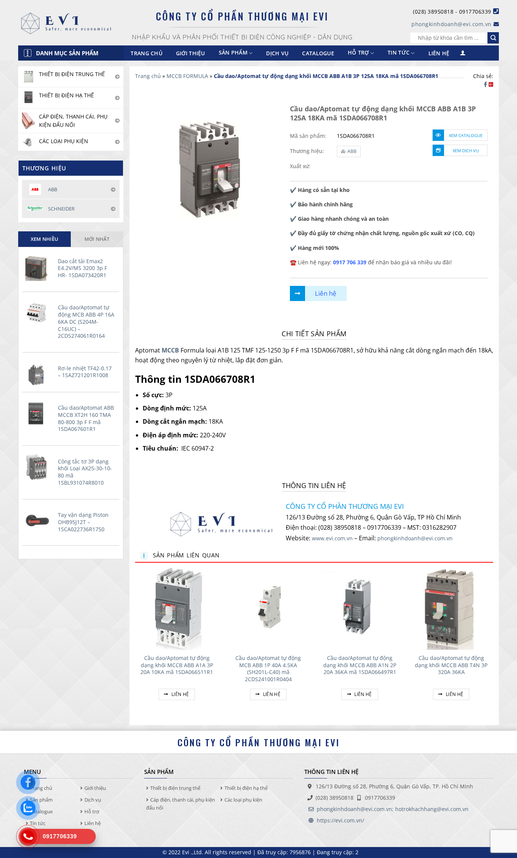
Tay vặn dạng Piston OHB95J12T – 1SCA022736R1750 (83, 522)
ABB (352, 151)
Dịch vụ (277, 53)
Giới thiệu (190, 53)
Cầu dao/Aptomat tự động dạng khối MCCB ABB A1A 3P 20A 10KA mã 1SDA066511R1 (176, 665)
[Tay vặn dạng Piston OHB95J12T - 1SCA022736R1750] (38, 521)
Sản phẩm (41, 799)
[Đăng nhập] (463, 53)
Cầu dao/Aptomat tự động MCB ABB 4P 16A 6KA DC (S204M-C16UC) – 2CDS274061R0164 (86, 321)
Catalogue (318, 53)
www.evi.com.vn (332, 538)
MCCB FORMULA (187, 76)
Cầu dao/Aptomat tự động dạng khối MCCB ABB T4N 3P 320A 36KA (451, 665)
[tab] (44, 238)
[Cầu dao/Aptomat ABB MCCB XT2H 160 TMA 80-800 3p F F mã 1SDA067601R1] (38, 413)
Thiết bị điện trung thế (175, 788)
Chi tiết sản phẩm (314, 333)
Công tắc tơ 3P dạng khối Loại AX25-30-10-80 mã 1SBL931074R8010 (85, 472)
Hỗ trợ (358, 52)
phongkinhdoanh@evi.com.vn (451, 24)
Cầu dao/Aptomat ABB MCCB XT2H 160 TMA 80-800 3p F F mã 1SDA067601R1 (86, 418)
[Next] (492, 642)
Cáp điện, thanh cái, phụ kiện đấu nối (180, 803)
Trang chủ (146, 53)
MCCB (170, 350)
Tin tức (399, 52)
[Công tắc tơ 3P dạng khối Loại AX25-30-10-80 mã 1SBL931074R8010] (38, 467)
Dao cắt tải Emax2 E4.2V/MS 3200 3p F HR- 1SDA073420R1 (82, 268)
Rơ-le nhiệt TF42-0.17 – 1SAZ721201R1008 (85, 372)
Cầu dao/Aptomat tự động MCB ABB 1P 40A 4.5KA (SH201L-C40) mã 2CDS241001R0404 (268, 669)
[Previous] (135, 642)
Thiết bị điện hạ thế (246, 788)
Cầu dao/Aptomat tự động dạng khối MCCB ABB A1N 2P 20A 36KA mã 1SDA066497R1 (359, 665)
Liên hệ (439, 53)
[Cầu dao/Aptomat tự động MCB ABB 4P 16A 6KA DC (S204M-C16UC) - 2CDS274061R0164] (38, 313)
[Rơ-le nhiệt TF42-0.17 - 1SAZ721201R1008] (38, 374)
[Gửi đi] (493, 38)
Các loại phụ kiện (243, 799)
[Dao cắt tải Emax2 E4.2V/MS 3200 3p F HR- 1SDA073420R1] (38, 267)
